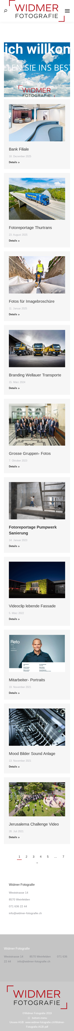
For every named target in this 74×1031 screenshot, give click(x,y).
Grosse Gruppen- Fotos (30, 453)
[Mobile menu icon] (67, 11)
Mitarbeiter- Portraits (27, 680)
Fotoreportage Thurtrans (30, 227)
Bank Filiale (19, 149)
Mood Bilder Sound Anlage (32, 753)
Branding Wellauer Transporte (35, 375)
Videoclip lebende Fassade (32, 606)
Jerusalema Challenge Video (34, 824)
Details (13, 162)
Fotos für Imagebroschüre (31, 301)
